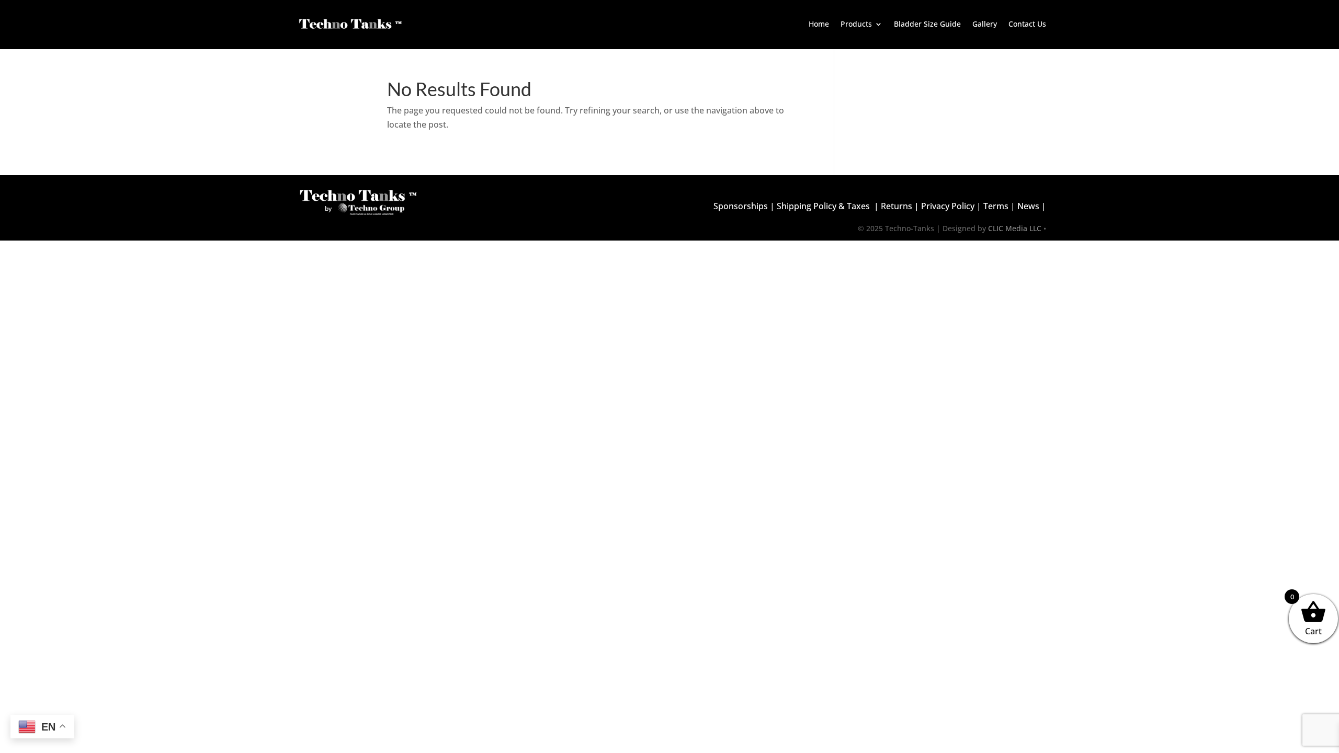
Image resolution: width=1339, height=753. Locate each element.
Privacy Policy (947, 206)
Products (856, 24)
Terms (995, 206)
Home (819, 24)
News (1028, 206)
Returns (896, 206)
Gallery (984, 24)
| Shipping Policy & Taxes (819, 206)
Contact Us (1027, 24)
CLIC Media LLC (1014, 228)
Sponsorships (740, 206)
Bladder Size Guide (927, 24)
